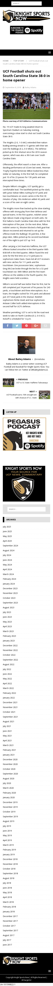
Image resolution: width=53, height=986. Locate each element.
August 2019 (8, 821)
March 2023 (8, 631)
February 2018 (9, 906)
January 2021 (9, 754)
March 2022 (8, 688)
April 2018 (7, 897)
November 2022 (10, 650)
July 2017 (7, 940)
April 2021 (7, 740)
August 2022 (8, 664)
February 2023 (9, 636)
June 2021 (7, 731)
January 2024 (9, 583)
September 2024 (10, 545)
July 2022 (7, 669)
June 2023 (7, 617)
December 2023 (10, 588)
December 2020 (10, 759)
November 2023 (10, 593)
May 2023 (7, 621)
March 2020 (8, 788)
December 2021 (10, 702)
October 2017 (9, 925)
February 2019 (9, 849)
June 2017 (7, 944)
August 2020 (8, 778)
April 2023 (7, 626)
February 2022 (9, 693)
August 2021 (8, 721)
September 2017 (10, 930)
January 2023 (9, 640)
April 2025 (7, 541)
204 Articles (39, 359)
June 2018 (7, 887)
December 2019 (10, 802)
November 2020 (10, 764)
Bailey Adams (30, 87)
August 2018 (8, 878)
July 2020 (7, 783)
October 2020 (9, 769)
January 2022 (9, 697)
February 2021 (9, 750)
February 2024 (9, 579)
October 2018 (9, 868)
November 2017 (10, 921)
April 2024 (7, 569)
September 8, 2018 (13, 87)
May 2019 (7, 835)
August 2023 (8, 607)
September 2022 (10, 659)
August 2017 (8, 935)
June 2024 (7, 560)
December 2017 (10, 916)
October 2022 (9, 654)
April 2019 (7, 840)
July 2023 (7, 612)
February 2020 (9, 792)
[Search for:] (26, 3)
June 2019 (7, 830)
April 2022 (7, 683)
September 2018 (10, 873)
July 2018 (7, 883)
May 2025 (7, 536)
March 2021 (8, 745)
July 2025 (7, 526)
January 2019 (9, 854)
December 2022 (10, 645)
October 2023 (9, 598)
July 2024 (7, 555)
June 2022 (7, 674)
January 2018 (9, 911)
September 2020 (10, 773)
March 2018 (8, 902)
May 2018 (7, 892)
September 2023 (10, 602)
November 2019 (10, 807)
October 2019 (9, 811)
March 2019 (8, 845)
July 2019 (7, 826)
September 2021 (10, 716)
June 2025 (7, 531)
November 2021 (10, 707)
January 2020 (9, 797)
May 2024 (7, 564)
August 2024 (8, 550)
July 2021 (7, 726)
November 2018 (10, 864)
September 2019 (10, 816)
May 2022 (7, 678)
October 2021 (9, 712)
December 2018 (10, 859)
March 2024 (8, 574)
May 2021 (7, 735)
